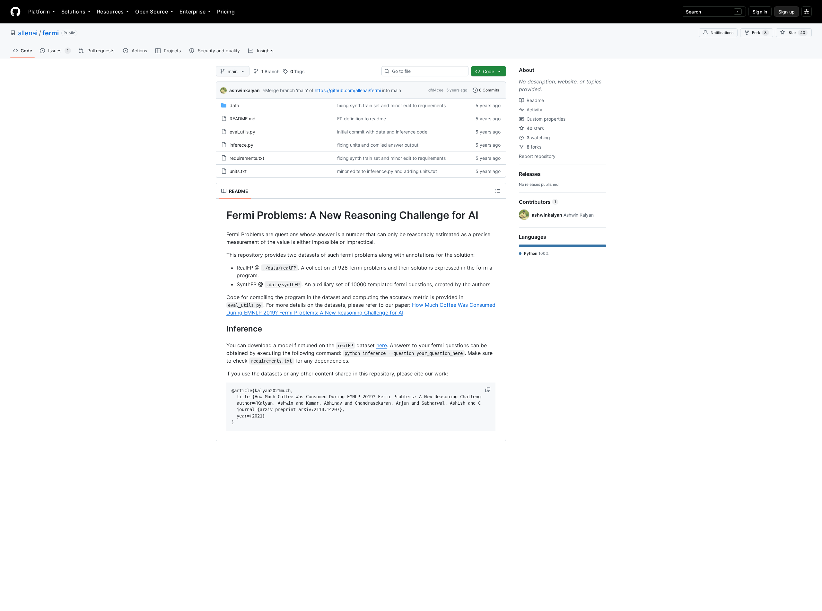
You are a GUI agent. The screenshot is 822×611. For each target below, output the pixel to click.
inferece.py (241, 145)
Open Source (151, 11)
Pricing (226, 11)
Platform (39, 11)
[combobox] (427, 71)
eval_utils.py (242, 131)
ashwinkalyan (244, 90)
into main (391, 90)
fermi (50, 33)
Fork (759, 32)
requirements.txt (247, 158)
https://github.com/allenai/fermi (348, 90)
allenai (28, 33)
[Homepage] (15, 11)
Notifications (722, 32)
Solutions (73, 11)
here (381, 345)
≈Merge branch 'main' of (287, 90)
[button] (488, 389)
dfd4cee (435, 90)
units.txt (238, 171)
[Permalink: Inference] (221, 328)
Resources (110, 11)
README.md (243, 118)
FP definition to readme (361, 118)
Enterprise (192, 11)
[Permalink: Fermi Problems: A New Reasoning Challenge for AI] (221, 215)
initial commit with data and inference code (382, 131)
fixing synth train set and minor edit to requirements (391, 105)
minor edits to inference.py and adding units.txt (387, 171)
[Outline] (497, 191)
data (234, 105)
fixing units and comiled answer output (377, 145)
